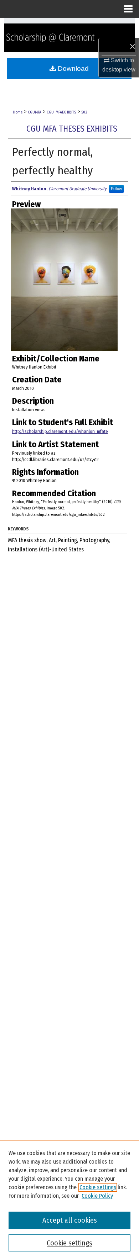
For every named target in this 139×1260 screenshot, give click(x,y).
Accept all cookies (69, 1220)
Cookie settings (97, 1187)
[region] (69, 1200)
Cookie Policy (97, 1195)
